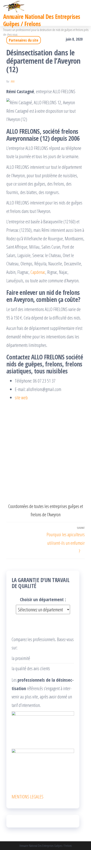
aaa (13, 81)
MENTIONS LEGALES (27, 796)
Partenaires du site (23, 40)
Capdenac (37, 272)
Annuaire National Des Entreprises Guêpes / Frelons (41, 20)
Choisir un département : (43, 599)
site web (21, 397)
